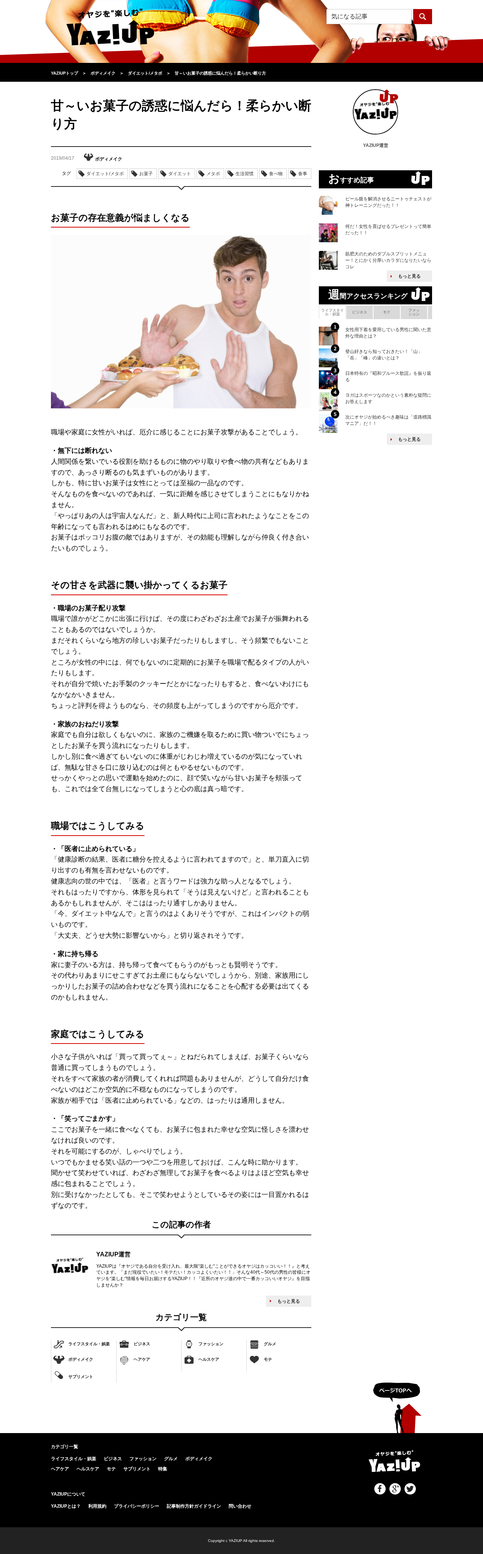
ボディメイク (80, 1359)
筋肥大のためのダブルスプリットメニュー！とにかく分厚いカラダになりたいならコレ (388, 260)
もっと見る (288, 1301)
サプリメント (80, 1376)
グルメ (270, 1344)
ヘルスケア (208, 1359)
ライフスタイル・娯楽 (89, 1344)
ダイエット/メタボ (105, 173)
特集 (162, 1468)
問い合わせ (240, 1506)
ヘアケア (142, 1359)
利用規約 (97, 1506)
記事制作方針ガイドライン (194, 1506)
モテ (268, 1359)
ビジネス (142, 1344)
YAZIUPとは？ (66, 1506)
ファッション (210, 1344)
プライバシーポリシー (136, 1506)
